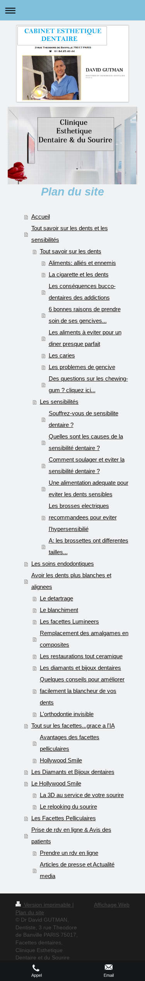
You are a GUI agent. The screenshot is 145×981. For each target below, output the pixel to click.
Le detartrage (56, 598)
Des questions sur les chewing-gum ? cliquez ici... (88, 384)
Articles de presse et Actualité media (77, 870)
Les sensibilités (59, 401)
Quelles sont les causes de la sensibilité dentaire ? (86, 442)
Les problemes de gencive (82, 367)
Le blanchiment (59, 610)
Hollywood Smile (61, 760)
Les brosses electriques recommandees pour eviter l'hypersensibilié (83, 517)
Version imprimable (47, 905)
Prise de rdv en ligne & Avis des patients (71, 835)
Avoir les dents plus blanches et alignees (71, 581)
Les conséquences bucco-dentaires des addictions (82, 292)
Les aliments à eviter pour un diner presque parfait (85, 338)
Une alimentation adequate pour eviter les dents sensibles (88, 488)
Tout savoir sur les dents (70, 251)
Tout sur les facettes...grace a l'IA (73, 725)
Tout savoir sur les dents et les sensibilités (69, 234)
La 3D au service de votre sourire (82, 795)
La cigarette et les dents (79, 274)
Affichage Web (112, 905)
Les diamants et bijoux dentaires (80, 667)
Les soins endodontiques (62, 563)
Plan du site (29, 912)
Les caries (62, 355)
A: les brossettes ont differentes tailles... (88, 546)
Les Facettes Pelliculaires (63, 818)
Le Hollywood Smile (56, 783)
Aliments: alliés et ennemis (82, 263)
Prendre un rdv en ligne (69, 853)
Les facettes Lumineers (69, 621)
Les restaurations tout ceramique (81, 656)
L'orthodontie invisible (67, 714)
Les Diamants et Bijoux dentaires (72, 772)
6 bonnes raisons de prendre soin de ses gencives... (85, 315)
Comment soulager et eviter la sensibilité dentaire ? (87, 465)
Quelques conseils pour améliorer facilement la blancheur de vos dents (82, 691)
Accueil (40, 216)
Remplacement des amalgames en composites (84, 639)
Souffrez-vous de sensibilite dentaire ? (83, 419)
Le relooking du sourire (68, 806)
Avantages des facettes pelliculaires (69, 743)
